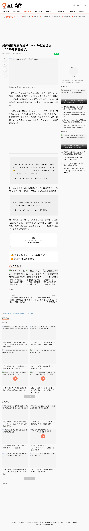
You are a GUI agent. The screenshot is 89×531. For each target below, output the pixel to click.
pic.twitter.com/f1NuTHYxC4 (30, 205)
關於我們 (68, 522)
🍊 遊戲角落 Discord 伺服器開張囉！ (29, 255)
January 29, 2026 (40, 210)
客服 (23, 522)
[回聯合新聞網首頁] (4, 6)
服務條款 (36, 522)
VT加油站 (60, 11)
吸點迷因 (57, 17)
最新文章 (64, 86)
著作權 (41, 522)
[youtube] (78, 5)
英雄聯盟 (26, 17)
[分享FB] (4, 59)
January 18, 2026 (40, 178)
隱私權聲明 (47, 522)
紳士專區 (49, 11)
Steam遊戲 (46, 17)
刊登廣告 (14, 522)
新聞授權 (29, 522)
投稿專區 (71, 11)
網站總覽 (75, 522)
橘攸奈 (35, 17)
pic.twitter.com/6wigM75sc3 (25, 173)
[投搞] (74, 5)
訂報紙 (61, 522)
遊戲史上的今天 (79, 17)
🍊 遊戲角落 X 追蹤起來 (22, 258)
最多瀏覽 (64, 131)
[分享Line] (4, 64)
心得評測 (16, 11)
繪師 (12, 289)
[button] (85, 5)
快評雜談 (38, 11)
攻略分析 (5, 11)
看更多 (29, 397)
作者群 (81, 11)
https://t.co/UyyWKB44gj (43, 170)
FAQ (20, 522)
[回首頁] (12, 6)
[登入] (81, 5)
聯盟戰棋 (67, 17)
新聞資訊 (27, 11)
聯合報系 (55, 522)
